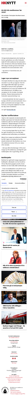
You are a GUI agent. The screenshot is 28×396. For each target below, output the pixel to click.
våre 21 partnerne (9, 190)
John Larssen (14, 353)
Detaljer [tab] (11, 183)
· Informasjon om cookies (14, 380)
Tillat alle (14, 207)
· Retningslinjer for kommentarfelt (14, 377)
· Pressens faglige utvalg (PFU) (17, 394)
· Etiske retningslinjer (14, 376)
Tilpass (13, 211)
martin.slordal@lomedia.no (7, 50)
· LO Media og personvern (14, 382)
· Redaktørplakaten (15, 390)
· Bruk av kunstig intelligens (14, 379)
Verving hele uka (11, 110)
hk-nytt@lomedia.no (14, 337)
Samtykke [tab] (4, 183)
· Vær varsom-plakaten (15, 392)
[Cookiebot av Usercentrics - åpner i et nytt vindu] (20, 179)
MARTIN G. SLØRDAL (7, 49)
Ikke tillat (14, 215)
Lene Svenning (14, 342)
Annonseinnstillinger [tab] (20, 183)
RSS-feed (14, 363)
